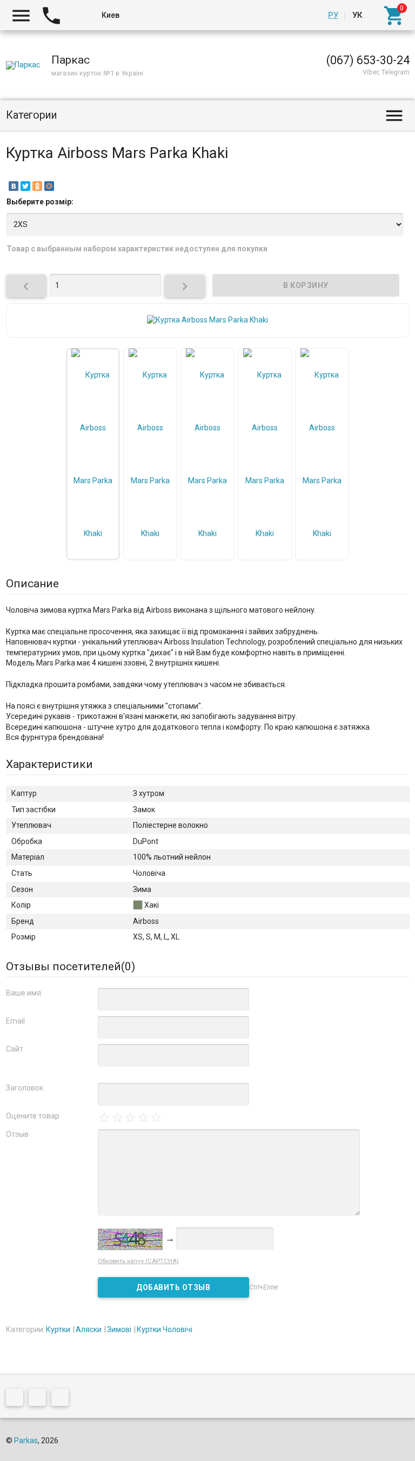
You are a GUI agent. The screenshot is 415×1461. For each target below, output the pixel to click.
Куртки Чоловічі (164, 1329)
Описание (32, 583)
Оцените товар (32, 1116)
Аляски (89, 1329)
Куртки (58, 1329)
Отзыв (17, 1134)
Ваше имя (23, 993)
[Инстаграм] (62, 1399)
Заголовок (24, 1087)
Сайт (14, 1049)
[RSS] (40, 1399)
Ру (333, 15)
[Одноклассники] (37, 186)
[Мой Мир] (49, 186)
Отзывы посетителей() (70, 966)
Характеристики (49, 764)
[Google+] (17, 1399)
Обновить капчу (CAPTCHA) (138, 1261)
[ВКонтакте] (13, 186)
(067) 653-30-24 (368, 60)
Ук (357, 15)
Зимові (119, 1329)
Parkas (26, 1440)
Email (15, 1021)
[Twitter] (25, 186)
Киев (110, 15)
